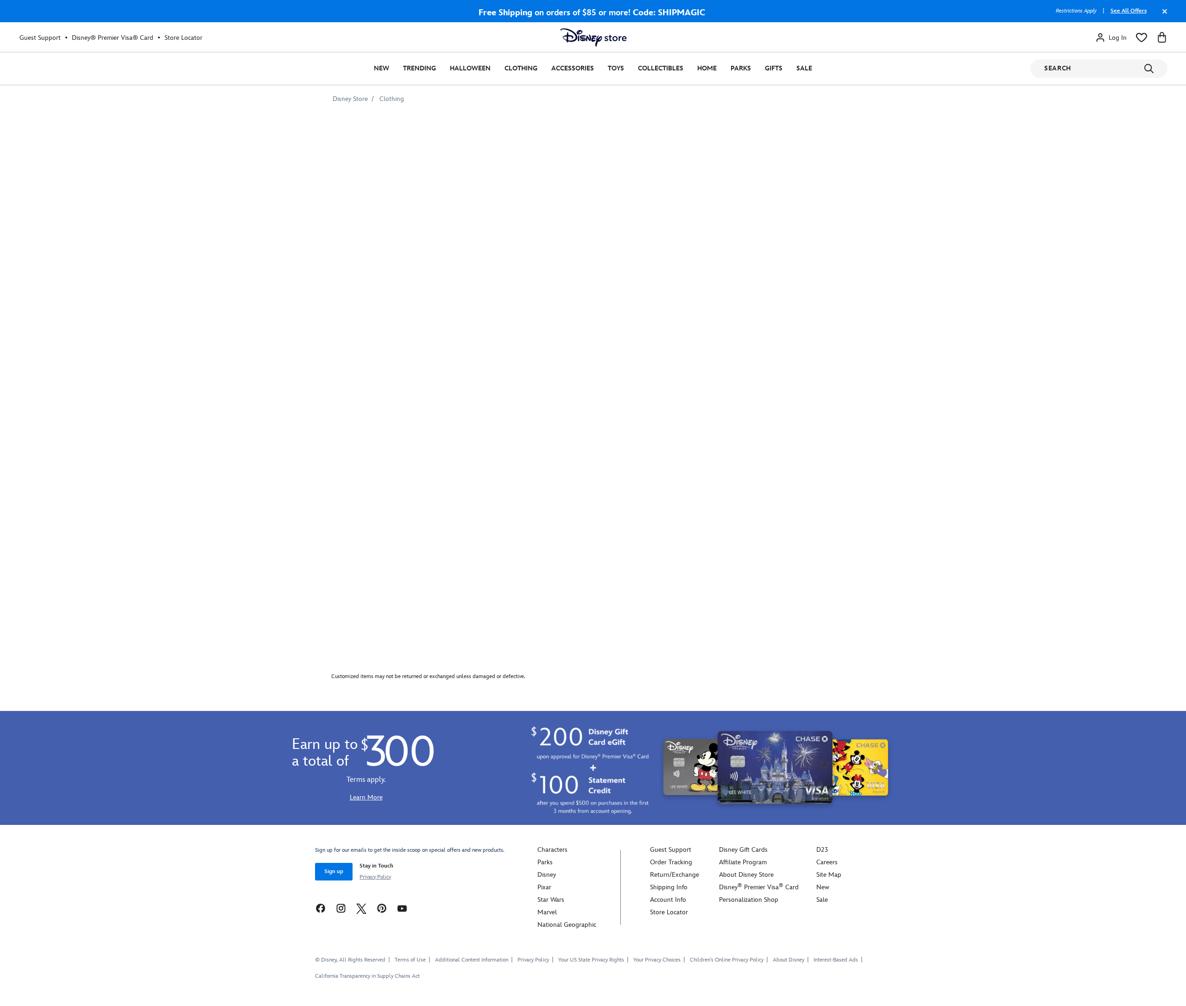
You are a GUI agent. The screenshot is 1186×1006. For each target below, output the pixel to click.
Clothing (521, 68)
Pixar (544, 887)
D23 (822, 850)
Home (707, 68)
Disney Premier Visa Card (759, 887)
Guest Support (40, 38)
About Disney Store (746, 875)
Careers (827, 862)
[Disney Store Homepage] (593, 37)
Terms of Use (410, 959)
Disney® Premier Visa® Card (112, 38)
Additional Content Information (471, 959)
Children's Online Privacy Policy (726, 959)
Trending (419, 68)
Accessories (572, 68)
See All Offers (1128, 10)
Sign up (333, 871)
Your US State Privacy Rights (591, 959)
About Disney (788, 959)
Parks (741, 68)
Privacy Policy (375, 877)
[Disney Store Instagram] (341, 908)
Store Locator (183, 38)
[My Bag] (1161, 37)
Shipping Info (669, 887)
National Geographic (566, 925)
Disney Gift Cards (743, 850)
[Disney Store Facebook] (320, 908)
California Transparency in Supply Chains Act (367, 976)
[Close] (1162, 16)
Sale (804, 68)
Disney (546, 875)
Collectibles (660, 68)
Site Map (828, 875)
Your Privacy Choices (657, 960)
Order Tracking (671, 862)
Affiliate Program (743, 862)
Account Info (668, 900)
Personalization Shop (748, 900)
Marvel (547, 912)
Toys (616, 68)
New (381, 68)
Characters (552, 850)
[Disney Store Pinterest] (381, 908)
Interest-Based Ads (836, 959)
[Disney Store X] (361, 908)
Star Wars (550, 900)
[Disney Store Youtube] (402, 908)
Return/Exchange (674, 875)
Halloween (470, 68)
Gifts (773, 68)
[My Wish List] (1141, 37)
